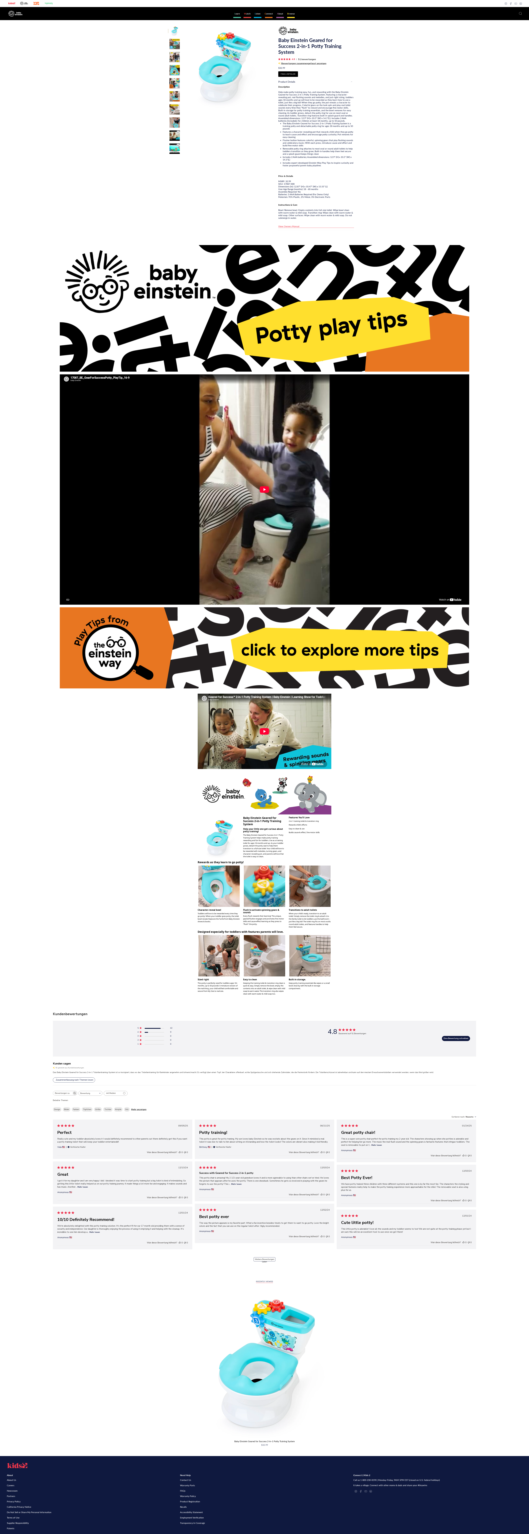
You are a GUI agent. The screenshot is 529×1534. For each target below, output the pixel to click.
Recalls (183, 1506)
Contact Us (185, 1480)
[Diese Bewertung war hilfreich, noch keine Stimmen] (180, 1152)
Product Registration (190, 1501)
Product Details (286, 81)
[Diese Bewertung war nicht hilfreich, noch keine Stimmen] (185, 1152)
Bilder (66, 1109)
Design (57, 1109)
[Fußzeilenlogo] (17, 1466)
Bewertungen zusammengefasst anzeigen (303, 63)
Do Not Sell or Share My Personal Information (29, 1512)
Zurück (182, 67)
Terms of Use (13, 1517)
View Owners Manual (288, 226)
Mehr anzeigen (138, 1109)
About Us (11, 1480)
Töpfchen (87, 1109)
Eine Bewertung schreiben (456, 1038)
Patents (10, 1528)
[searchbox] (62, 1093)
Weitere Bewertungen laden (264, 1259)
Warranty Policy (188, 1496)
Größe (98, 1109)
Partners (11, 1496)
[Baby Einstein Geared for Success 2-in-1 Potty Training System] (264, 1363)
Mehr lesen (376, 1145)
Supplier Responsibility (18, 1523)
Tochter (107, 1109)
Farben (76, 1109)
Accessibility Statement (191, 1512)
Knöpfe (118, 1109)
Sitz (127, 1109)
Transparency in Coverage (192, 1523)
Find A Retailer (288, 74)
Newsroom (12, 1490)
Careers (10, 1485)
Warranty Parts (187, 1485)
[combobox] (90, 1093)
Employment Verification (192, 1517)
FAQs (182, 1490)
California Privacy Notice (19, 1506)
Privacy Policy (14, 1501)
